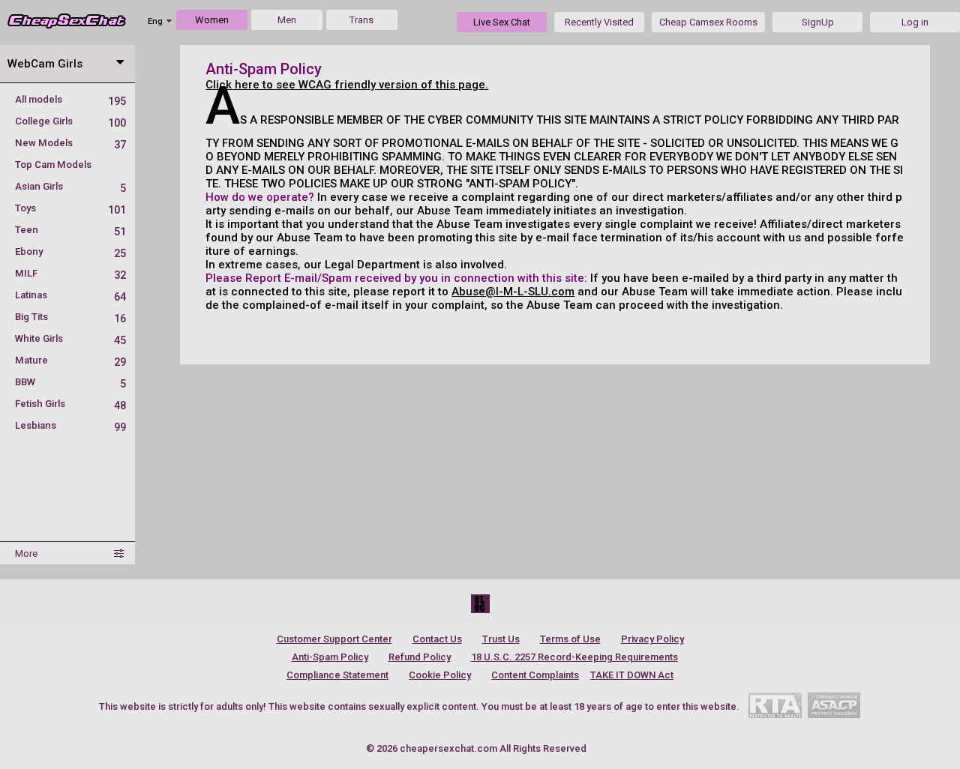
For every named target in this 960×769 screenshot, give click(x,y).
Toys (70, 208)
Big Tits (70, 316)
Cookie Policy (440, 675)
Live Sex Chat (501, 22)
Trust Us (501, 639)
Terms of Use (570, 639)
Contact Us (437, 639)
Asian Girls (70, 186)
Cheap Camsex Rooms (708, 22)
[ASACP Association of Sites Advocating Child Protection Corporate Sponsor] (834, 705)
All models (70, 99)
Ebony (70, 251)
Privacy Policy (652, 639)
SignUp (818, 22)
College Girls (70, 121)
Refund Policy (419, 657)
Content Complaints (535, 675)
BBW (70, 381)
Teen (70, 229)
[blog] (480, 603)
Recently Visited (599, 22)
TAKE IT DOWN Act (632, 675)
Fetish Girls (70, 403)
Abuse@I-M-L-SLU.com (513, 291)
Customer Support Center (334, 639)
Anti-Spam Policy (330, 657)
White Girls (70, 338)
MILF (70, 273)
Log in (915, 22)
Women (212, 19)
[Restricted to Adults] (775, 705)
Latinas (70, 295)
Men (287, 19)
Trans (362, 19)
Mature (70, 360)
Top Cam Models (53, 164)
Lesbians (70, 425)
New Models (70, 142)
